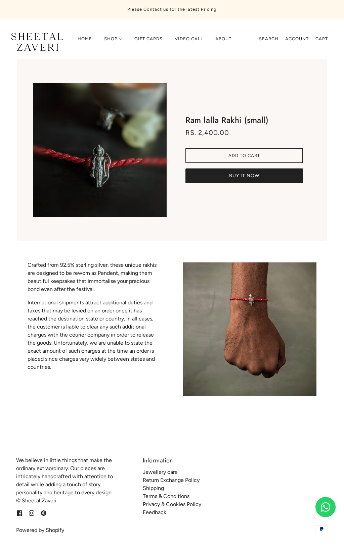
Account (297, 38)
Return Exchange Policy (171, 480)
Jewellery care (160, 472)
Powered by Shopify (40, 530)
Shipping (153, 488)
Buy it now (244, 176)
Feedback (154, 512)
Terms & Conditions (166, 496)
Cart (321, 38)
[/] (36, 42)
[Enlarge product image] (100, 150)
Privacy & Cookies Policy (172, 504)
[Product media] (249, 329)
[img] (19, 512)
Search (268, 38)
